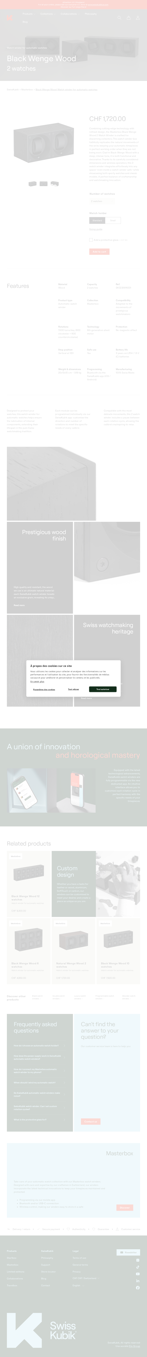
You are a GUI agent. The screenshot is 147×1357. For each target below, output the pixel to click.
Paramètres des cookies (44, 689)
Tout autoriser (102, 689)
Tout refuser (73, 689)
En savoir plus (37, 681)
